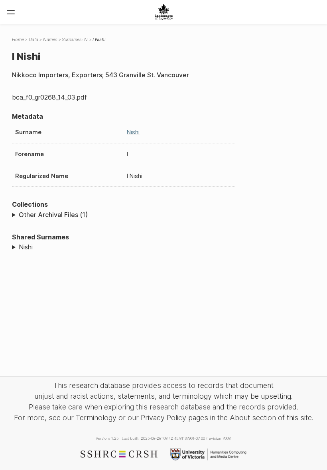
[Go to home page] (163, 12)
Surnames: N (75, 39)
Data (33, 39)
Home (18, 39)
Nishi (133, 132)
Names (50, 39)
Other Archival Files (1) (53, 215)
